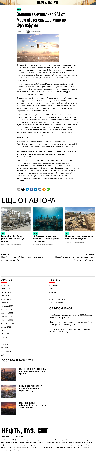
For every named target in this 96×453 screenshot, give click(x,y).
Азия (3, 233)
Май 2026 (5, 296)
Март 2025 (5, 344)
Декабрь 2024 (7, 355)
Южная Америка (56, 303)
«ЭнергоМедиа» (59, 440)
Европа (19, 9)
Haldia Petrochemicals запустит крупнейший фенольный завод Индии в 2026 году (30, 388)
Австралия (53, 285)
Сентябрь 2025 (7, 323)
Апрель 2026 (6, 299)
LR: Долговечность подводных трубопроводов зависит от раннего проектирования (46, 238)
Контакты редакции (69, 445)
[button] (18, 189)
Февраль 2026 (7, 306)
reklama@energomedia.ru (9, 450)
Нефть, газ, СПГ (48, 2)
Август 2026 (6, 285)
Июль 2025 (5, 330)
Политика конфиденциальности (48, 447)
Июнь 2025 (5, 334)
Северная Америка (57, 299)
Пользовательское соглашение (26, 447)
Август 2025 (6, 327)
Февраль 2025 (7, 348)
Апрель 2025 (6, 341)
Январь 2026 (6, 309)
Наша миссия (56, 445)
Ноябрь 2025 (6, 316)
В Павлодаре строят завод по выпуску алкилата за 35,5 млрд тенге (79, 237)
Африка (52, 292)
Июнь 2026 (5, 292)
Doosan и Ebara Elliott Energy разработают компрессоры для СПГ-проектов (14, 238)
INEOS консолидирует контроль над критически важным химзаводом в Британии (32, 371)
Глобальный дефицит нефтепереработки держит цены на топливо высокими (32, 405)
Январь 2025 (6, 351)
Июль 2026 (5, 289)
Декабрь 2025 (7, 313)
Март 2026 (5, 303)
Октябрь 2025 (7, 320)
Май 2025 (5, 337)
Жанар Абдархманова (36, 31)
